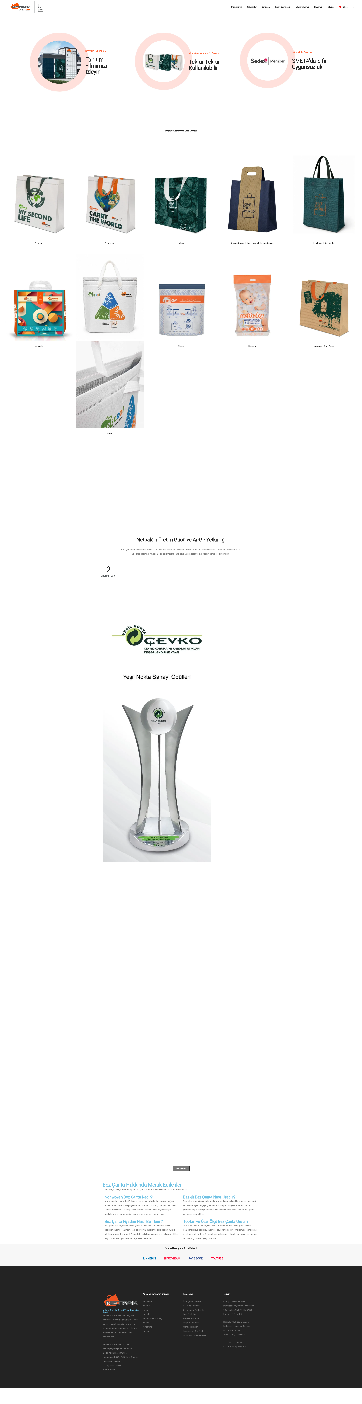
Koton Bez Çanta (191, 1318)
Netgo (181, 346)
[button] (59, 62)
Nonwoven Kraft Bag (152, 1318)
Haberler (318, 7)
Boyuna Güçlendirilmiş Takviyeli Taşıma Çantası (252, 243)
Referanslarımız (302, 7)
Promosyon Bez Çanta (193, 1331)
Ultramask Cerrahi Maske (194, 1335)
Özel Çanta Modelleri (192, 1301)
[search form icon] (354, 7)
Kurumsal (266, 7)
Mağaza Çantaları (191, 1322)
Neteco (38, 243)
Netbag (181, 243)
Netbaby (252, 346)
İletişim (330, 7)
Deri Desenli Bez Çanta (323, 243)
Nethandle (38, 346)
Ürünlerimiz (236, 7)
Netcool (109, 433)
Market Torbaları (190, 1327)
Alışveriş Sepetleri (191, 1305)
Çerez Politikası (109, 1370)
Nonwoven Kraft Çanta (323, 346)
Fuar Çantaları (189, 1314)
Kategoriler (252, 7)
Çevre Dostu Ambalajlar (194, 1310)
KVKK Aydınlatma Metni (112, 1366)
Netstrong (109, 243)
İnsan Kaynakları (282, 7)
